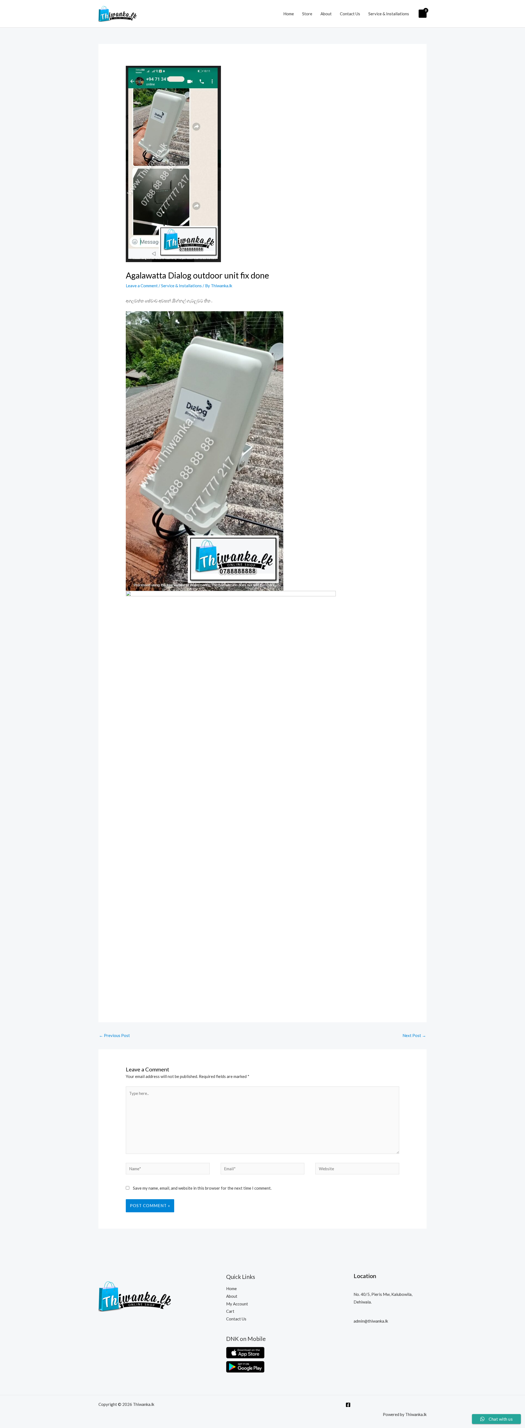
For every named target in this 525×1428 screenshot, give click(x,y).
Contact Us (350, 13)
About (326, 13)
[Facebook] (348, 1404)
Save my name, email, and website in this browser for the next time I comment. (202, 1188)
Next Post (414, 1035)
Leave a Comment (142, 285)
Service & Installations (388, 13)
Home (288, 13)
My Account (237, 1303)
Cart (230, 1311)
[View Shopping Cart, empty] (423, 14)
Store (307, 13)
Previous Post (114, 1035)
